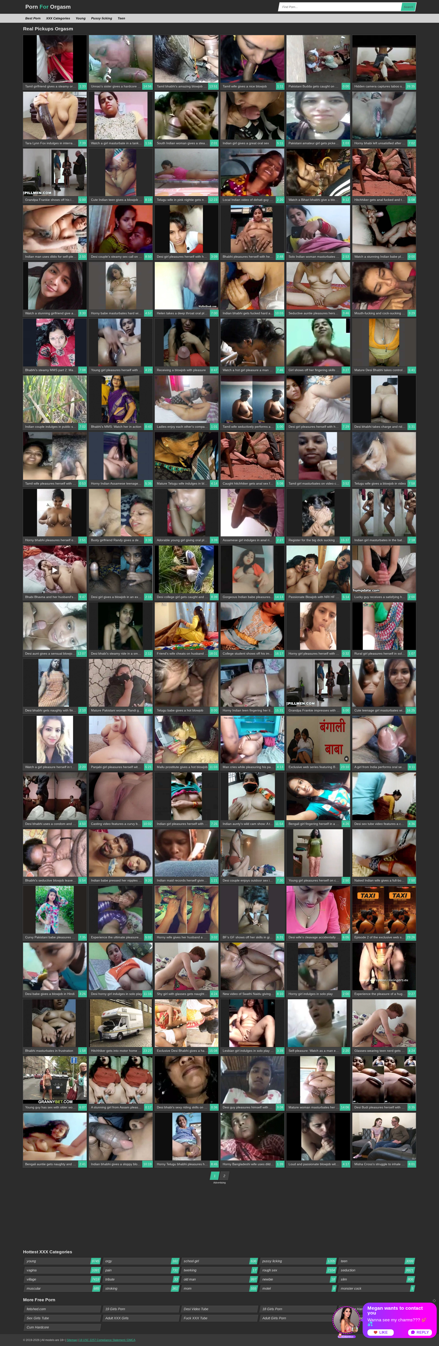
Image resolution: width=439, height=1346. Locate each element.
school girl (220, 1261)
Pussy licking (102, 18)
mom (220, 1288)
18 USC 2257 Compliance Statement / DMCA (107, 1340)
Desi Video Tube (196, 1309)
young (63, 1261)
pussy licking (298, 1261)
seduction (377, 1270)
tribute (141, 1279)
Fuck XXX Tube (196, 1318)
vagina (63, 1270)
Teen (122, 18)
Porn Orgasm (48, 7)
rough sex (298, 1270)
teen (377, 1261)
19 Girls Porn (115, 1309)
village (63, 1279)
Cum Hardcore (38, 1327)
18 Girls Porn (272, 1309)
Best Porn (33, 18)
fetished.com (36, 1309)
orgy (141, 1261)
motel (298, 1288)
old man (220, 1279)
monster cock (377, 1288)
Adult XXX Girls (117, 1318)
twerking (220, 1270)
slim (377, 1279)
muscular (63, 1288)
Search (409, 7)
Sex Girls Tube (38, 1318)
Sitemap (72, 1340)
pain (141, 1270)
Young (80, 18)
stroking (141, 1288)
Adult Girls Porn (274, 1318)
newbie (298, 1279)
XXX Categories (58, 18)
